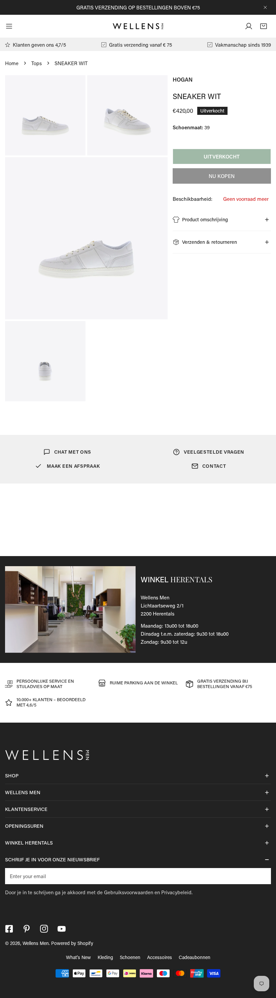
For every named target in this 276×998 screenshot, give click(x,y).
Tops (36, 63)
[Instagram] (44, 928)
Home (12, 63)
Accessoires (159, 957)
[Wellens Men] (138, 26)
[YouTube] (61, 928)
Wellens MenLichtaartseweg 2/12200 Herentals (162, 605)
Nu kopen (222, 176)
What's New (78, 957)
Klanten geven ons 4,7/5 (39, 44)
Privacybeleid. (177, 892)
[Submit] (262, 875)
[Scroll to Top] (264, 962)
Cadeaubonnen (194, 957)
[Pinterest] (26, 928)
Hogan (183, 79)
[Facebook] (9, 928)
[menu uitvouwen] (9, 26)
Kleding (105, 957)
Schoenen (130, 957)
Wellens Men (36, 943)
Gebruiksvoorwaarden (128, 892)
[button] (263, 26)
